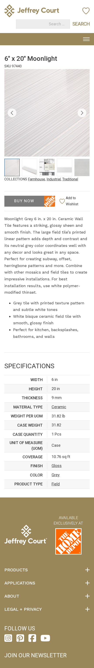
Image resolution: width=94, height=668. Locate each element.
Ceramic (59, 407)
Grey (56, 475)
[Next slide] (82, 112)
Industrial (54, 179)
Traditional (70, 179)
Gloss (57, 465)
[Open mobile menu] (86, 39)
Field (56, 484)
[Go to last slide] (12, 112)
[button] (12, 167)
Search (76, 24)
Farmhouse (36, 179)
